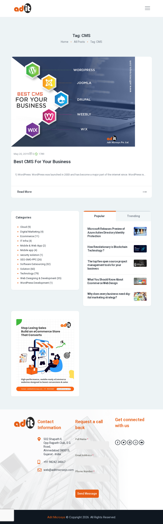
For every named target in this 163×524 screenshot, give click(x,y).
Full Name (81, 439)
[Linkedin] (129, 442)
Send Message (87, 493)
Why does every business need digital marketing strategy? (109, 295)
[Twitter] (123, 442)
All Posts (79, 42)
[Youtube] (141, 442)
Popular (99, 216)
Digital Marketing (30, 231)
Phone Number (84, 471)
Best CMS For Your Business (42, 161)
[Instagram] (135, 442)
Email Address (84, 455)
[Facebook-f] (117, 442)
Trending (133, 216)
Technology (27, 273)
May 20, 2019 (21, 153)
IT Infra (24, 240)
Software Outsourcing (33, 264)
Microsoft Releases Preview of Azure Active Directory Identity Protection (106, 232)
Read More (24, 191)
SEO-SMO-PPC (28, 259)
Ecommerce (27, 236)
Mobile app (26, 250)
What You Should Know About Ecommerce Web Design (105, 281)
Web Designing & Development (38, 278)
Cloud (23, 226)
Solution (25, 268)
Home (64, 42)
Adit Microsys (56, 517)
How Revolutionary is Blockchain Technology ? (107, 248)
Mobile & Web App (31, 245)
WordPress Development (34, 282)
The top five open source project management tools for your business (107, 265)
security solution (29, 254)
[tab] (99, 216)
